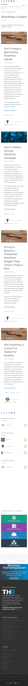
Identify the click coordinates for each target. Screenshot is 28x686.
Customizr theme (22, 679)
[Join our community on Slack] (14, 1)
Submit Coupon (6, 665)
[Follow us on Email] (11, 1)
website (19, 68)
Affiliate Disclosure (6, 654)
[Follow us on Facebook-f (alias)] (6, 1)
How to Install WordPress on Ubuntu (11, 631)
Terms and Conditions (7, 661)
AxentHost (8, 439)
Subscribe (14, 578)
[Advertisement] (14, 490)
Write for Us (5, 663)
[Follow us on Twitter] (4, 1)
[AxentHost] (3, 440)
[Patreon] (9, 1)
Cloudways (8, 425)
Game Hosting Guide (7, 629)
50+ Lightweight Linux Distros (9, 638)
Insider (4, 659)
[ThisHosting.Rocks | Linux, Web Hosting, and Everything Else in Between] (4, 4)
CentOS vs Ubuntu (6, 634)
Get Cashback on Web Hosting (9, 650)
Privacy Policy (5, 656)
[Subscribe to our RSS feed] (1, 1)
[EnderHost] (3, 453)
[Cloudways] (3, 425)
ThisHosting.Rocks (16, 121)
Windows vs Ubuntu (7, 636)
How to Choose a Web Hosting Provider (12, 620)
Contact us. (18, 609)
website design (9, 81)
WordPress (15, 104)
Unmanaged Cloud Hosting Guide (10, 627)
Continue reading (10, 110)
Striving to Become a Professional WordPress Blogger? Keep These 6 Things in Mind (13, 258)
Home (2, 12)
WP (8, 679)
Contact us (4, 668)
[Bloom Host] (3, 446)
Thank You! (5, 652)
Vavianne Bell (14, 399)
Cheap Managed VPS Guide (9, 625)
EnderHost (8, 452)
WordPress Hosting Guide (8, 622)
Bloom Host (9, 446)
